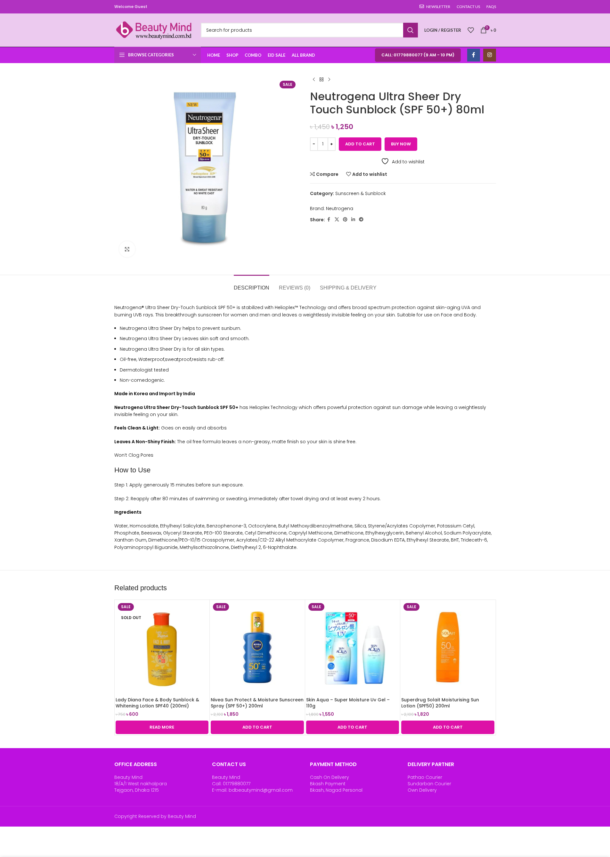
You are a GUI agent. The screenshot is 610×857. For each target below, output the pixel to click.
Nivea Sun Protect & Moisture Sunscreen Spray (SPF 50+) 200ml (257, 703)
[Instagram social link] (489, 55)
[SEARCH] (410, 30)
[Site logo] (154, 30)
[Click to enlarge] (127, 249)
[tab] (251, 284)
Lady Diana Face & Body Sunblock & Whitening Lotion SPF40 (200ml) (157, 703)
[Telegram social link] (361, 219)
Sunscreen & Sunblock (360, 193)
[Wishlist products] (470, 30)
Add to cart (360, 144)
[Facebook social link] (473, 55)
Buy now (401, 144)
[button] (257, 727)
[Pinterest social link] (345, 219)
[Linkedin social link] (353, 219)
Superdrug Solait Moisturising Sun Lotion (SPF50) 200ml (440, 703)
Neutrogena (339, 208)
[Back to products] (321, 80)
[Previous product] (314, 80)
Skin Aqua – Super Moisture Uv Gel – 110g (348, 703)
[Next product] (329, 80)
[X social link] (337, 219)
